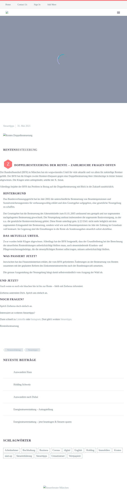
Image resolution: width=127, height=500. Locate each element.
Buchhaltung (29, 450)
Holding (90, 450)
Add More (51, 4)
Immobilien (104, 450)
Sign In (37, 4)
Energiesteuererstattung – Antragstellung (33, 409)
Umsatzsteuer (58, 456)
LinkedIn (20, 319)
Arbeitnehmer (11, 450)
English (78, 450)
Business (43, 450)
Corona (56, 450)
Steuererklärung (14, 350)
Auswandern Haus (22, 372)
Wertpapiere (75, 456)
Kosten (117, 450)
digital (67, 450)
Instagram (36, 319)
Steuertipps (8, 126)
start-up (8, 456)
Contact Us (22, 4)
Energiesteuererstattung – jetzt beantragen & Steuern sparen (42, 421)
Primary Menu (118, 12)
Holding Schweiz (22, 384)
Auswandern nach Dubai (25, 397)
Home (8, 4)
